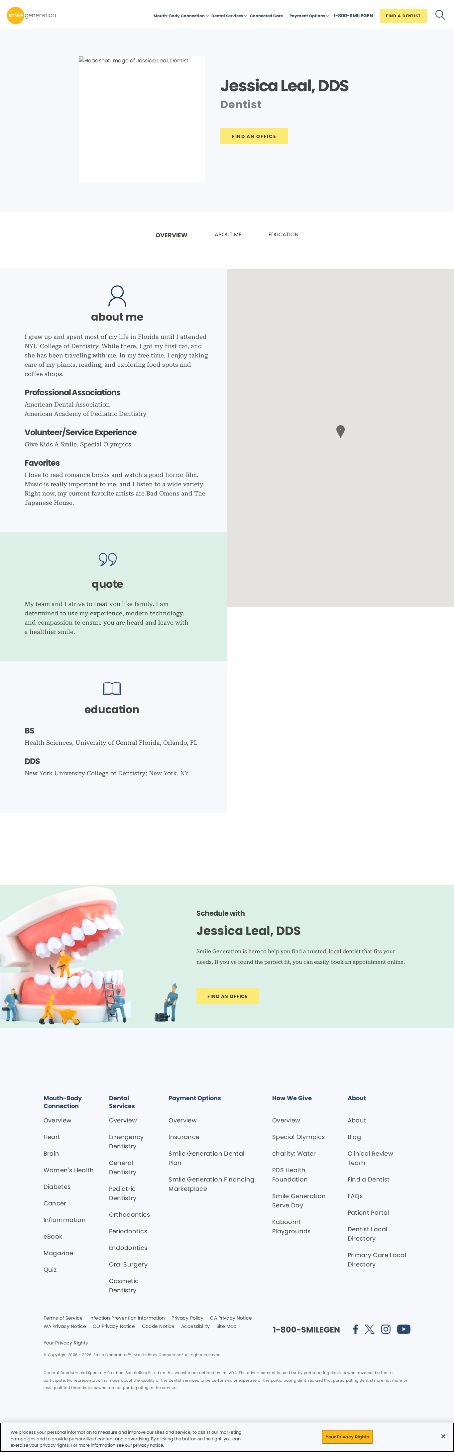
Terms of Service (63, 1318)
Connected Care (266, 16)
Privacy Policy (187, 1318)
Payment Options (307, 16)
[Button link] (440, 16)
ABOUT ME (228, 234)
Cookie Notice (158, 1327)
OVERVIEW (171, 235)
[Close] (443, 1436)
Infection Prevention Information (127, 1318)
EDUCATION (283, 234)
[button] (340, 430)
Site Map (226, 1327)
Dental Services (227, 16)
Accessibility (195, 1327)
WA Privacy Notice (65, 1327)
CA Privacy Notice (231, 1318)
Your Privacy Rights (66, 1343)
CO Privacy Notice (114, 1327)
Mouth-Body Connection (179, 16)
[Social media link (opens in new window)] (355, 1330)
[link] (171, 235)
